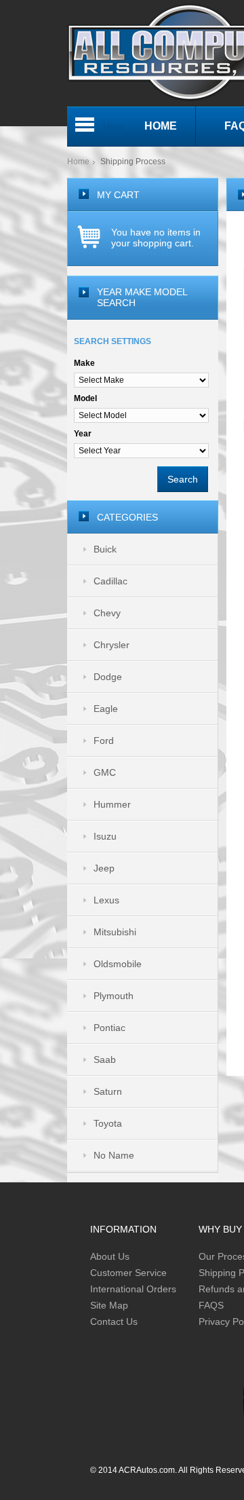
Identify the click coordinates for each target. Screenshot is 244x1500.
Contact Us (114, 1321)
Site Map (109, 1305)
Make (84, 363)
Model (85, 398)
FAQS (211, 1305)
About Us (109, 1256)
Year (83, 433)
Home (78, 161)
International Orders (133, 1288)
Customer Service (128, 1272)
